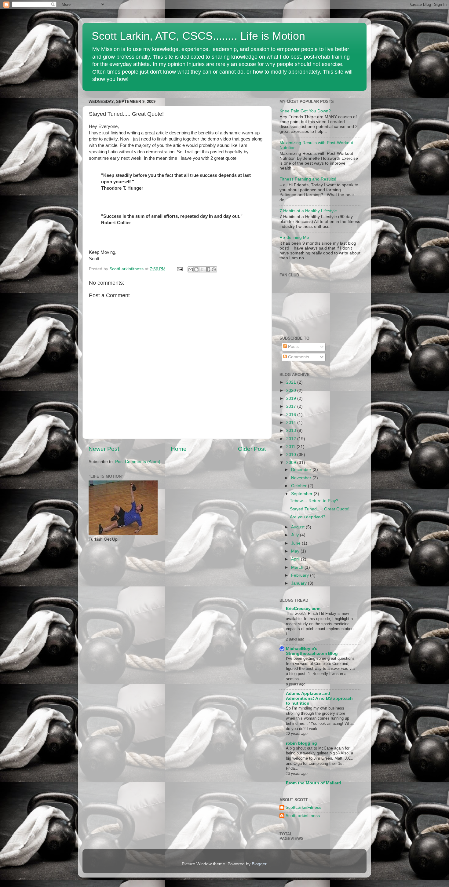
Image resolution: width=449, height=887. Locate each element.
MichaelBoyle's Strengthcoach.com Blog (312, 651)
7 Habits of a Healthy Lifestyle (308, 211)
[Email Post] (179, 269)
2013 (291, 430)
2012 (291, 438)
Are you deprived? (307, 517)
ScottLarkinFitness (303, 807)
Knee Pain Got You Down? (305, 111)
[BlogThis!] (196, 269)
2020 (291, 390)
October (299, 486)
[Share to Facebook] (208, 269)
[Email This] (191, 269)
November (301, 478)
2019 (291, 398)
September (302, 493)
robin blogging (301, 743)
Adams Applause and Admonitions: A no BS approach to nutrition (319, 698)
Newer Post (104, 449)
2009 (291, 462)
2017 (291, 406)
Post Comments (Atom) (137, 461)
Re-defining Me (294, 237)
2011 (291, 446)
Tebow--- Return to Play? (314, 500)
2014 (291, 422)
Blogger (259, 864)
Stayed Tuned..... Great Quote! (319, 509)
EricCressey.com (303, 608)
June (296, 543)
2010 (291, 454)
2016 (291, 414)
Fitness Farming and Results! (307, 179)
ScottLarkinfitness (303, 815)
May (296, 551)
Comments (298, 357)
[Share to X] (202, 269)
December (301, 469)
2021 (291, 382)
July (295, 535)
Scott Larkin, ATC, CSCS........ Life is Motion (198, 36)
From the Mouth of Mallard (313, 783)
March (298, 567)
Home (179, 449)
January (299, 583)
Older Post (252, 449)
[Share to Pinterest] (214, 269)
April (296, 559)
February (300, 575)
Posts (293, 346)
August (298, 527)
